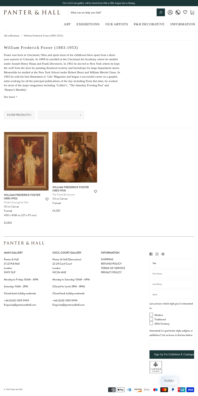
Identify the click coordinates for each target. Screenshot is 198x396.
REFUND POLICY (111, 264)
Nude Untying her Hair (16, 202)
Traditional (160, 319)
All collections (11, 35)
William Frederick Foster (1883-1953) (22, 196)
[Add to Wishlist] (47, 199)
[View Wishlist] (185, 13)
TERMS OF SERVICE (113, 268)
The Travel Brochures (63, 195)
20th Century (161, 324)
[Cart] (192, 12)
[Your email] (171, 294)
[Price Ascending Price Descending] (61, 115)
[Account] (170, 15)
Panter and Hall (16, 389)
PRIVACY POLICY (111, 272)
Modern (158, 315)
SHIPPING (107, 259)
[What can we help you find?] (116, 12)
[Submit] (161, 12)
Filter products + (19, 115)
